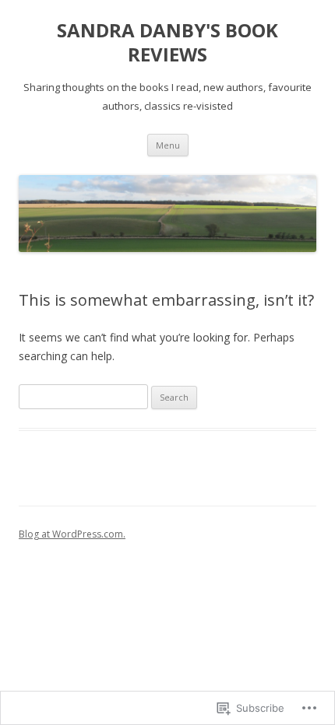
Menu (168, 145)
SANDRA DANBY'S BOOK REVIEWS (167, 43)
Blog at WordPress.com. (72, 534)
